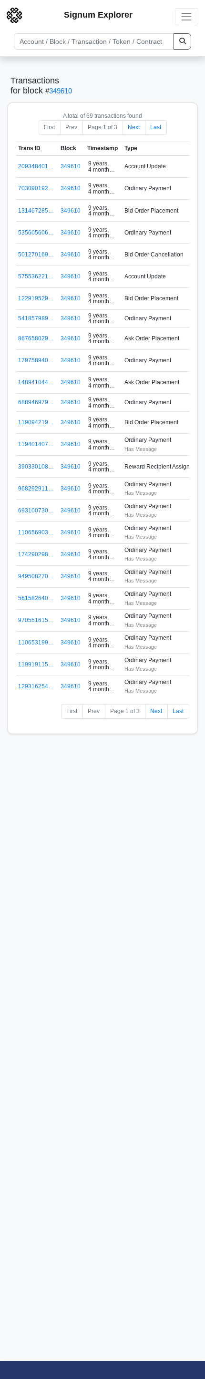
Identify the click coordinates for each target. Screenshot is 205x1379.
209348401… (36, 166)
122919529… (36, 298)
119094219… (36, 422)
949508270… (36, 576)
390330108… (36, 466)
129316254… (36, 686)
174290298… (36, 554)
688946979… (36, 402)
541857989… (36, 318)
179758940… (36, 360)
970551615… (36, 620)
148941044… (36, 382)
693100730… (36, 510)
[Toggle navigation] (186, 16)
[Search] (182, 41)
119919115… (36, 664)
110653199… (36, 642)
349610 (60, 91)
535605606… (36, 232)
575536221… (36, 276)
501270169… (36, 254)
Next (134, 127)
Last (155, 127)
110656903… (36, 532)
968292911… (36, 488)
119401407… (36, 444)
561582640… (36, 598)
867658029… (36, 338)
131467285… (36, 210)
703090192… (36, 188)
